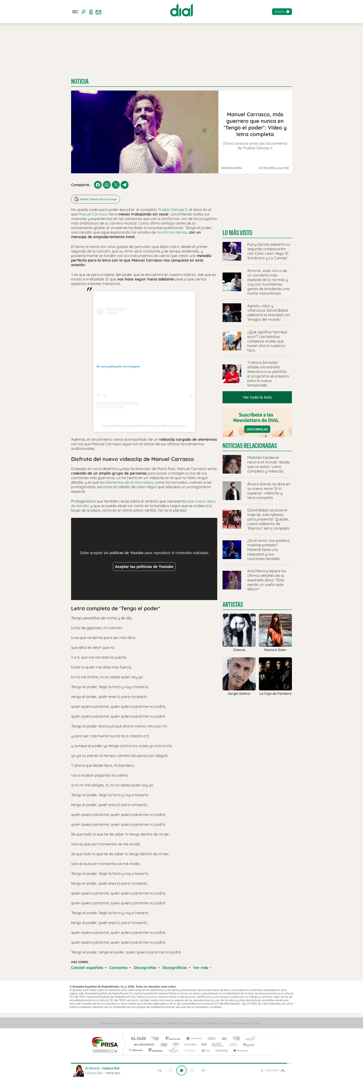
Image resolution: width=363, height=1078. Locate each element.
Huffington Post (143, 1044)
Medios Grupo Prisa (104, 1051)
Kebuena (245, 1044)
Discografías (145, 967)
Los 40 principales (156, 1038)
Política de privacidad (192, 1023)
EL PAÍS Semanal (218, 1044)
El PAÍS (138, 1038)
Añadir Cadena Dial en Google (98, 199)
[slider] (181, 1063)
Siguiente (203, 1070)
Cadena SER (210, 1038)
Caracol (248, 1038)
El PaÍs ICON (189, 1050)
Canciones (118, 967)
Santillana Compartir (194, 1038)
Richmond (135, 1050)
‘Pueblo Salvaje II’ (172, 209)
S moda (205, 1050)
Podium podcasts (173, 1050)
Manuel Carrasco (93, 214)
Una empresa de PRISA (104, 1041)
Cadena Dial (204, 1044)
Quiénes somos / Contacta (117, 1023)
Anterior (159, 1070)
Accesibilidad (170, 1023)
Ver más (201, 967)
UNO (164, 1044)
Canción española (87, 967)
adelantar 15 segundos (192, 1070)
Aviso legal (154, 1023)
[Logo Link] (181, 10)
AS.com (222, 1038)
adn (235, 1038)
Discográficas (174, 967)
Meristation (240, 1050)
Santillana (174, 1038)
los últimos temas (172, 232)
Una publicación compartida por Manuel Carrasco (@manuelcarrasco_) (144, 425)
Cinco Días (189, 1044)
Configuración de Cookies (246, 1023)
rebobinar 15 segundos (170, 1070)
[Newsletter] (98, 12)
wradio (175, 1044)
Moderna (154, 1050)
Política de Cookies (219, 1023)
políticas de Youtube (126, 553)
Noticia (79, 81)
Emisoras (140, 1023)
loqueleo (221, 1050)
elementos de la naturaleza (129, 482)
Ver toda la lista (257, 397)
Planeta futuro (232, 1044)
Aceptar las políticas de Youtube (144, 567)
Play (181, 1070)
